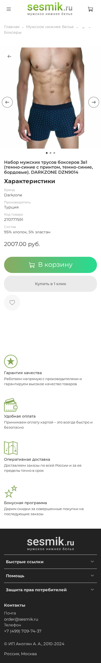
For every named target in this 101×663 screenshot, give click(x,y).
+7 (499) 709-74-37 (22, 631)
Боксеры (13, 32)
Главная (11, 26)
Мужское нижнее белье (50, 26)
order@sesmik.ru (21, 619)
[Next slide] (93, 102)
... (83, 27)
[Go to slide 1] (47, 153)
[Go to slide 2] (50, 153)
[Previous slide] (7, 102)
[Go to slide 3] (54, 153)
